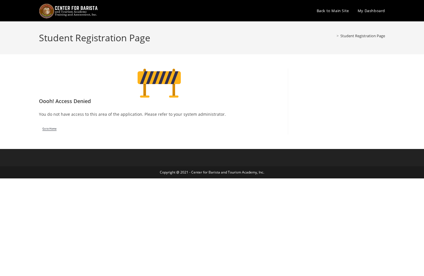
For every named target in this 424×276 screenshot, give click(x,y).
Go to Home (49, 128)
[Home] (333, 35)
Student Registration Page (362, 35)
